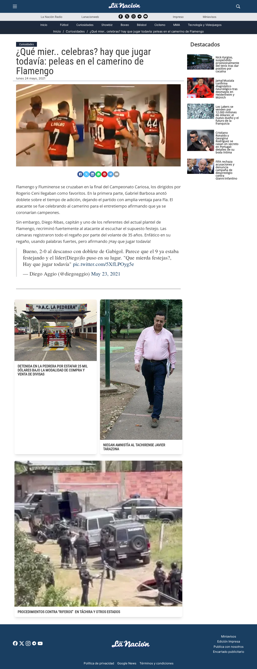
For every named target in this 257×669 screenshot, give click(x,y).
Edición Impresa (228, 641)
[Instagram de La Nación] (133, 17)
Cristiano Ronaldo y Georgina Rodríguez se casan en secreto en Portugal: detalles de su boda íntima (227, 142)
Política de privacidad (99, 663)
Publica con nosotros (229, 647)
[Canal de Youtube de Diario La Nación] (145, 17)
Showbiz (107, 24)
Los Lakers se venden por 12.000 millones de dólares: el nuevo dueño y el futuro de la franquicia (227, 115)
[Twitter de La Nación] (127, 17)
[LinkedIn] (92, 174)
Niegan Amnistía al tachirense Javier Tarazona (134, 447)
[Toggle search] (238, 6)
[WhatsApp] (98, 174)
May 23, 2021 (105, 273)
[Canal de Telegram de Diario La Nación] (140, 17)
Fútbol (64, 24)
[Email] (116, 174)
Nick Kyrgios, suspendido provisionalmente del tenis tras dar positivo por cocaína (227, 64)
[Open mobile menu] (15, 6)
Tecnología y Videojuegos (204, 24)
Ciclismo (159, 24)
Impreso (178, 16)
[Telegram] (110, 174)
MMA (176, 24)
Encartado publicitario (228, 652)
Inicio (43, 24)
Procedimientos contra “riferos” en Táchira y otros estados (69, 612)
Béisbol (141, 24)
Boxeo (125, 24)
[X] (86, 174)
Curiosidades (84, 24)
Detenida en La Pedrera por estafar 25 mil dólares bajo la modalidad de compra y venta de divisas (53, 370)
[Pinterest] (104, 174)
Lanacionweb (90, 16)
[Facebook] (80, 174)
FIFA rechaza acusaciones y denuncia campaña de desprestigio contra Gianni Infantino (226, 170)
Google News (126, 663)
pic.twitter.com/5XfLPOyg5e (103, 264)
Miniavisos (209, 16)
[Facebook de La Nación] (15, 645)
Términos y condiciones (156, 663)
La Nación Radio (51, 16)
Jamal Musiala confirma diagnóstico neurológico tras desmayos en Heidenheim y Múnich (227, 89)
